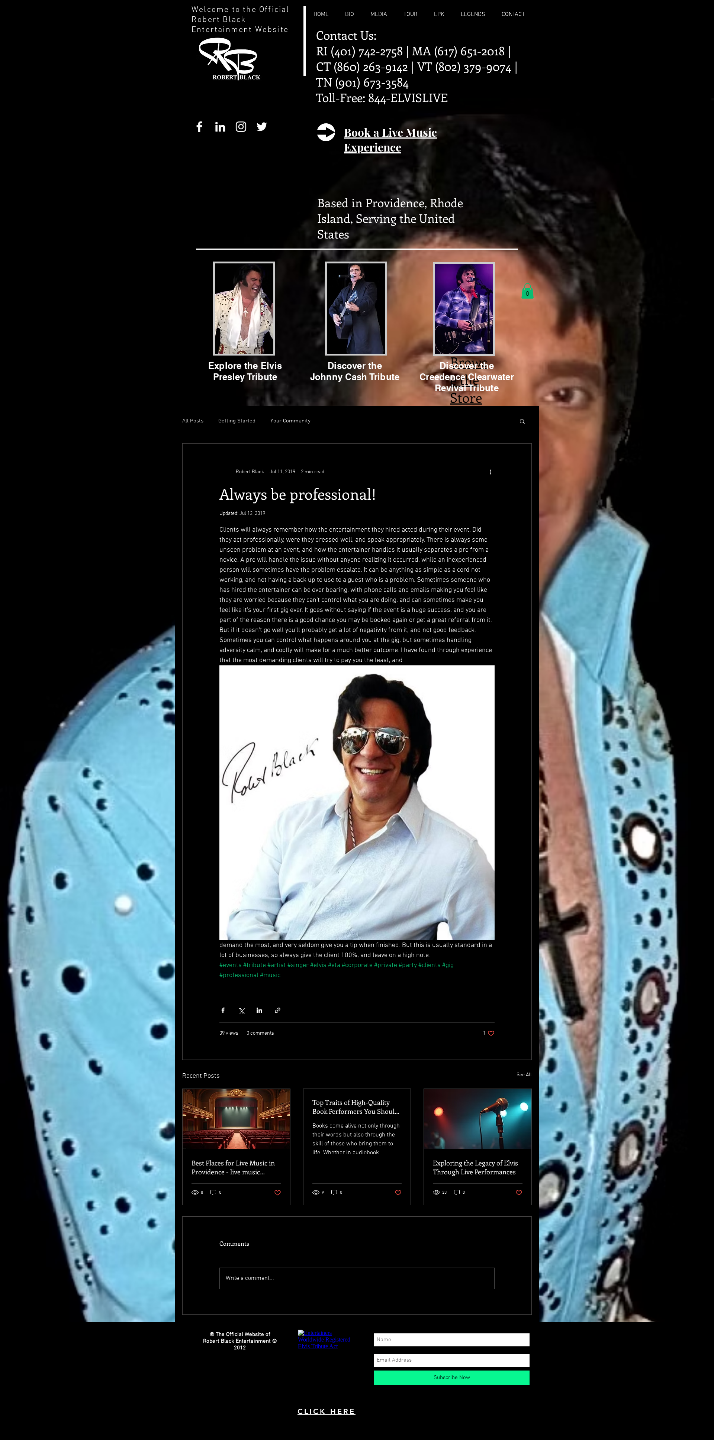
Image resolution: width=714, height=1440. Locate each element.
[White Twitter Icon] (262, 127)
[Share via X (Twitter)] (241, 1010)
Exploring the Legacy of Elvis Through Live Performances (475, 1167)
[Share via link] (277, 1010)
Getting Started (236, 421)
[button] (527, 291)
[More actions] (490, 471)
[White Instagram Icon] (241, 127)
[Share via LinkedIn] (259, 1010)
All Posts (192, 421)
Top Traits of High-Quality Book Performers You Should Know (355, 1107)
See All (524, 1075)
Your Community (290, 421)
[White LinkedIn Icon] (220, 127)
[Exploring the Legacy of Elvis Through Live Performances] (477, 1119)
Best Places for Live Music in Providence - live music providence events (233, 1167)
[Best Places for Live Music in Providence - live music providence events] (236, 1119)
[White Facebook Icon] (199, 127)
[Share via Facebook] (222, 1010)
